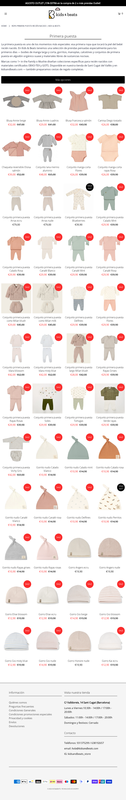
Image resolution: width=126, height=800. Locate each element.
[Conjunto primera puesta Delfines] (79, 298)
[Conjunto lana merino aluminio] (47, 148)
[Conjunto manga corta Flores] (79, 148)
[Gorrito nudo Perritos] (110, 499)
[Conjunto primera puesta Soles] (47, 398)
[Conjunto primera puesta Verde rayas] (110, 398)
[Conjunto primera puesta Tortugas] (79, 398)
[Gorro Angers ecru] (79, 549)
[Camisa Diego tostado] (110, 102)
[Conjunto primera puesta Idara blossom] (16, 348)
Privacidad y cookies (20, 718)
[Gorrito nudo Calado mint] (79, 448)
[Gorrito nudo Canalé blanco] (16, 499)
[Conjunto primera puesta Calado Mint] (110, 198)
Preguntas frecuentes (21, 706)
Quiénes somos (18, 702)
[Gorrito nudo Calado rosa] (110, 448)
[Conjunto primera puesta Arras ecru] (16, 198)
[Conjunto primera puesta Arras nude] (47, 198)
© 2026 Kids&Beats (54, 789)
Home (4, 26)
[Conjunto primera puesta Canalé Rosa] (110, 248)
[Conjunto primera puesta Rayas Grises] (110, 348)
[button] (63, 79)
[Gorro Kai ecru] (110, 642)
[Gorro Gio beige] (79, 595)
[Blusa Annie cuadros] (47, 102)
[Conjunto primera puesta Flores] (110, 298)
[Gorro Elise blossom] (16, 595)
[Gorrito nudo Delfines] (79, 499)
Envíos (12, 722)
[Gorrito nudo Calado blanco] (47, 448)
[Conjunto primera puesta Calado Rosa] (16, 248)
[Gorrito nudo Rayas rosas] (47, 549)
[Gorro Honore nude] (79, 642)
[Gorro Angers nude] (110, 549)
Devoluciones (17, 726)
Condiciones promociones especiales (30, 714)
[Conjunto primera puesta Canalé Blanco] (47, 248)
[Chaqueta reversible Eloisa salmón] (16, 148)
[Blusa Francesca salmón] (79, 102)
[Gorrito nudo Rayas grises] (16, 549)
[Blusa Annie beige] (16, 102)
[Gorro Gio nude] (47, 642)
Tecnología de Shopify (70, 789)
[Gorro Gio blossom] (110, 595)
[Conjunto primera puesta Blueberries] (79, 198)
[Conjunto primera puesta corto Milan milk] (47, 298)
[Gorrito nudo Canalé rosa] (47, 499)
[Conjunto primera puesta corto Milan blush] (16, 298)
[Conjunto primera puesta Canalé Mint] (79, 248)
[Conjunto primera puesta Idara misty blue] (47, 348)
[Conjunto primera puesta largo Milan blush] (79, 348)
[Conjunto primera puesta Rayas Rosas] (16, 398)
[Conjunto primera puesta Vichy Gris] (16, 448)
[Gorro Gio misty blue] (16, 642)
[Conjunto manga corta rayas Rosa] (110, 148)
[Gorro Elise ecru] (47, 595)
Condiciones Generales (22, 710)
